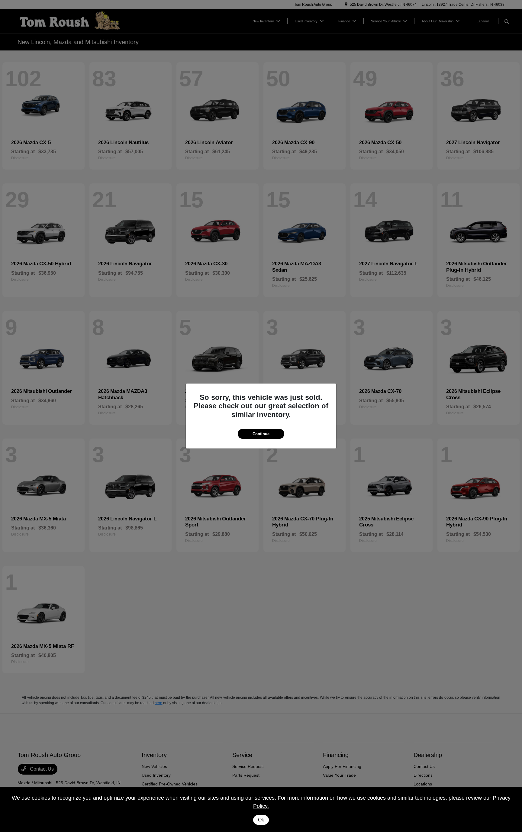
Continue (261, 434)
